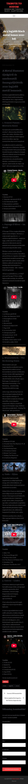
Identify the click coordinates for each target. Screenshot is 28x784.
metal (17, 685)
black (4, 685)
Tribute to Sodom (14, 5)
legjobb (11, 685)
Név (4, 741)
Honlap (4, 758)
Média (5, 681)
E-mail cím (5, 749)
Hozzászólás (6, 721)
